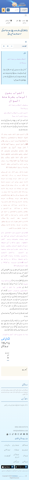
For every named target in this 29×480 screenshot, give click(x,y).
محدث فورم (16, 450)
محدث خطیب (25, 462)
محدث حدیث (25, 450)
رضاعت (24, 23)
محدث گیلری (16, 462)
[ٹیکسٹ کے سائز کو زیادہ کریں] (4, 46)
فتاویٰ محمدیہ (5, 339)
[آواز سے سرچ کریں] (3, 10)
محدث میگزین (7, 450)
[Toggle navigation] (26, 15)
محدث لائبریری (15, 445)
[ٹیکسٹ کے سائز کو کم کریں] (12, 46)
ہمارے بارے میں (26, 471)
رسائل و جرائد (7, 445)
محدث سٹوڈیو (25, 445)
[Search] (8, 9)
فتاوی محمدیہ (8, 23)
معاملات (23, 21)
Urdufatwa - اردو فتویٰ (18, 476)
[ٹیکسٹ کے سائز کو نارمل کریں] (8, 46)
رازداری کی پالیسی (9, 471)
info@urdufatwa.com (20, 430)
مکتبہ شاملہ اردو (7, 456)
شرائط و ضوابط (15, 471)
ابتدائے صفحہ (8, 354)
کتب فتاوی (8, 21)
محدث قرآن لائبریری (16, 456)
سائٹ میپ (3, 471)
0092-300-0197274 (21, 427)
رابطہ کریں (20, 471)
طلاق (17, 21)
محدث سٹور (25, 456)
